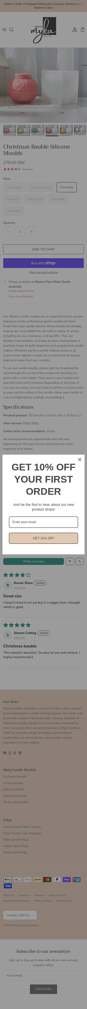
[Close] (80, 459)
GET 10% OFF (43, 538)
